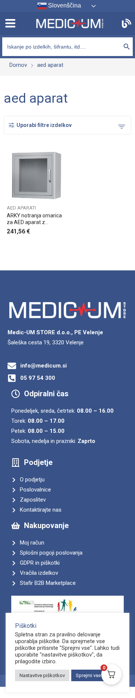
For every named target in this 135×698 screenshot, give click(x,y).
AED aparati (21, 208)
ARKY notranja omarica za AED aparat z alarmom (34, 222)
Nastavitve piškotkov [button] (42, 675)
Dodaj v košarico (63, 229)
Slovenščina (63, 5)
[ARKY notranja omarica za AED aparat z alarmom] (36, 176)
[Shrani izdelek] (63, 158)
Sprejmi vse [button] (88, 675)
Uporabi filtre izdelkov (44, 125)
